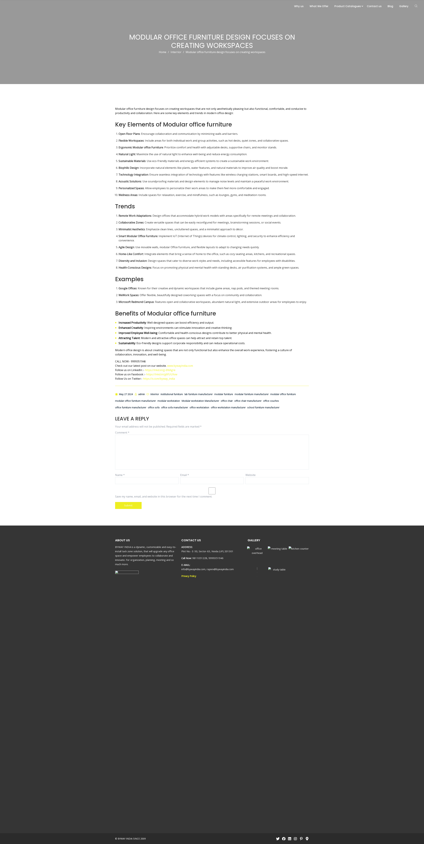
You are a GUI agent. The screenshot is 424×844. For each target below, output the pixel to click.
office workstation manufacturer (228, 407)
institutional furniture (172, 394)
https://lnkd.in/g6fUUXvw (161, 374)
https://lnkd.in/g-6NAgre (160, 370)
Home (162, 52)
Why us (299, 6)
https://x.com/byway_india (159, 378)
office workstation (199, 407)
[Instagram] (295, 839)
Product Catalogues (347, 6)
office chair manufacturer (248, 400)
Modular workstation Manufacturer (200, 400)
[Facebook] (283, 839)
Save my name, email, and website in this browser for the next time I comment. (163, 496)
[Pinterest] (301, 839)
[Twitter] (278, 839)
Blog (390, 6)
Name (120, 475)
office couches (271, 400)
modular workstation (169, 400)
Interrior (176, 52)
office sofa (153, 407)
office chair (227, 400)
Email (184, 475)
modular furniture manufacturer (252, 394)
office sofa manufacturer (174, 407)
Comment (122, 432)
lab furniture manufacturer (199, 394)
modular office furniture (283, 394)
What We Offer (319, 6)
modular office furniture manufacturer (135, 400)
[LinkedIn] (289, 839)
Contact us (374, 6)
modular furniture (223, 394)
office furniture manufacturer (130, 407)
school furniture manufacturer (263, 407)
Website (250, 475)
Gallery (403, 6)
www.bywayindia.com (180, 366)
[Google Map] (307, 839)
